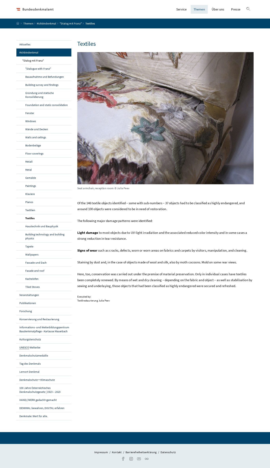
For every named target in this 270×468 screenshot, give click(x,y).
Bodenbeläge (33, 145)
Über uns (218, 9)
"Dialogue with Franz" (38, 68)
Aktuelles (24, 44)
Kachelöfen (32, 279)
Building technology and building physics (44, 236)
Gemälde (30, 178)
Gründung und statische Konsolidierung (39, 95)
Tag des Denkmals (30, 363)
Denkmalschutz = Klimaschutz (37, 380)
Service (181, 9)
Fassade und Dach (36, 262)
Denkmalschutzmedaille (33, 355)
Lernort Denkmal (29, 371)
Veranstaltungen (29, 295)
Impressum (101, 452)
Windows (30, 121)
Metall (29, 161)
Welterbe (29, 347)
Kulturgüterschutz (30, 339)
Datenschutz (168, 452)
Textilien (30, 210)
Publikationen (27, 303)
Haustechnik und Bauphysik (41, 226)
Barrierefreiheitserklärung (141, 452)
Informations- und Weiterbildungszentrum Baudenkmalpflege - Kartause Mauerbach (44, 329)
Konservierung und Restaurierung (39, 319)
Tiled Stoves (32, 287)
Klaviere (30, 194)
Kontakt (117, 452)
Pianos (29, 202)
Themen (199, 9)
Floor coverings (34, 153)
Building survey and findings (42, 85)
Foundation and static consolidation (46, 105)
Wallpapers (32, 254)
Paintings (30, 186)
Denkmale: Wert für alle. (33, 416)
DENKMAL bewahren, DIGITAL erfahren (41, 408)
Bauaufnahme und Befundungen (44, 77)
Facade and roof (34, 270)
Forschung (25, 311)
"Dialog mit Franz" (71, 23)
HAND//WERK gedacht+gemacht (38, 400)
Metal (28, 169)
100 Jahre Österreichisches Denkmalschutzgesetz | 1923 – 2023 (39, 390)
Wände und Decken (36, 129)
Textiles (39, 218)
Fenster (29, 113)
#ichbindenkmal (46, 23)
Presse (235, 9)
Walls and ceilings (35, 137)
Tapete (29, 246)
